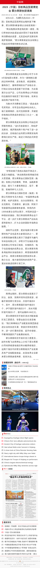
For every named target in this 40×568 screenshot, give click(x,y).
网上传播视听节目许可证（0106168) (6, 561)
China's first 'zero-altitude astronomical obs (20, 441)
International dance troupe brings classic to (20, 456)
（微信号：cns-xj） (17, 362)
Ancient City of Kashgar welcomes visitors (19, 444)
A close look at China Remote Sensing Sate (20, 450)
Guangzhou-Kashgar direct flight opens (18, 438)
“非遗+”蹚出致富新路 (12, 532)
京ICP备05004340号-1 (35, 561)
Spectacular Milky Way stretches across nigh (20, 466)
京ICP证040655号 (16, 561)
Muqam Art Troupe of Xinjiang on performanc (21, 459)
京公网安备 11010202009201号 (26, 561)
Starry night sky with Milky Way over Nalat (19, 453)
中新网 (20, 2)
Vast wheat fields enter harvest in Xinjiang (19, 447)
